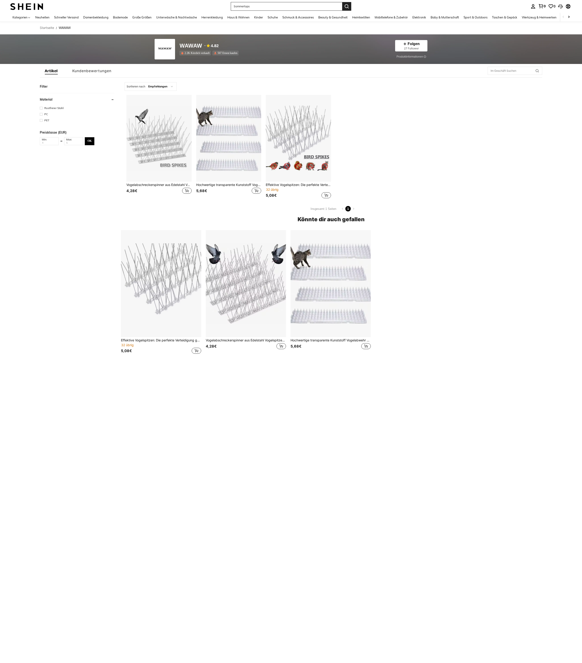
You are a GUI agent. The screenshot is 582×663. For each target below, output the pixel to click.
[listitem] (196, 53)
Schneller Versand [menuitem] (66, 17)
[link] (542, 6)
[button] (560, 6)
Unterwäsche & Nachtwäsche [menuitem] (176, 17)
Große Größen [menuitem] (142, 17)
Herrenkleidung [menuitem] (212, 17)
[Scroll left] (563, 17)
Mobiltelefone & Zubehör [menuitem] (391, 17)
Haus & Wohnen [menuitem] (238, 17)
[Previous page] (342, 208)
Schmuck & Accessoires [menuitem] (298, 17)
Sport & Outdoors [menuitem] (475, 17)
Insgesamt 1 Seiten (323, 209)
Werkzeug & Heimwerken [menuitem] (539, 17)
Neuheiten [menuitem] (42, 17)
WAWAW (191, 46)
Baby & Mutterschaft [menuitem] (445, 17)
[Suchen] (346, 6)
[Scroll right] (568, 17)
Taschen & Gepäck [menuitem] (504, 17)
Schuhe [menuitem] (273, 17)
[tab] (51, 71)
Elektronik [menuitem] (419, 17)
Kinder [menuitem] (258, 17)
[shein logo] (26, 6)
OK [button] (90, 140)
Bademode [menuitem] (120, 17)
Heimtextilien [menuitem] (361, 17)
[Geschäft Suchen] (537, 71)
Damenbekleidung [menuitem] (95, 17)
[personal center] (533, 6)
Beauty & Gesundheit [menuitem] (333, 17)
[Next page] (353, 208)
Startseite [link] (47, 28)
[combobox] (150, 86)
